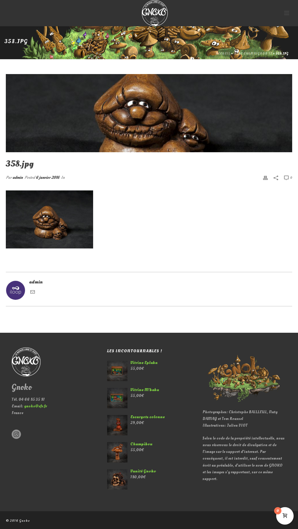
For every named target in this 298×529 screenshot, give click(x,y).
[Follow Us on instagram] (16, 435)
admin (18, 177)
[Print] (265, 177)
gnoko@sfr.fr (35, 406)
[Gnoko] (149, 13)
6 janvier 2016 (47, 177)
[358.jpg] (149, 113)
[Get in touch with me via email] (32, 293)
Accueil (223, 54)
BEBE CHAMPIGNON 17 (253, 54)
